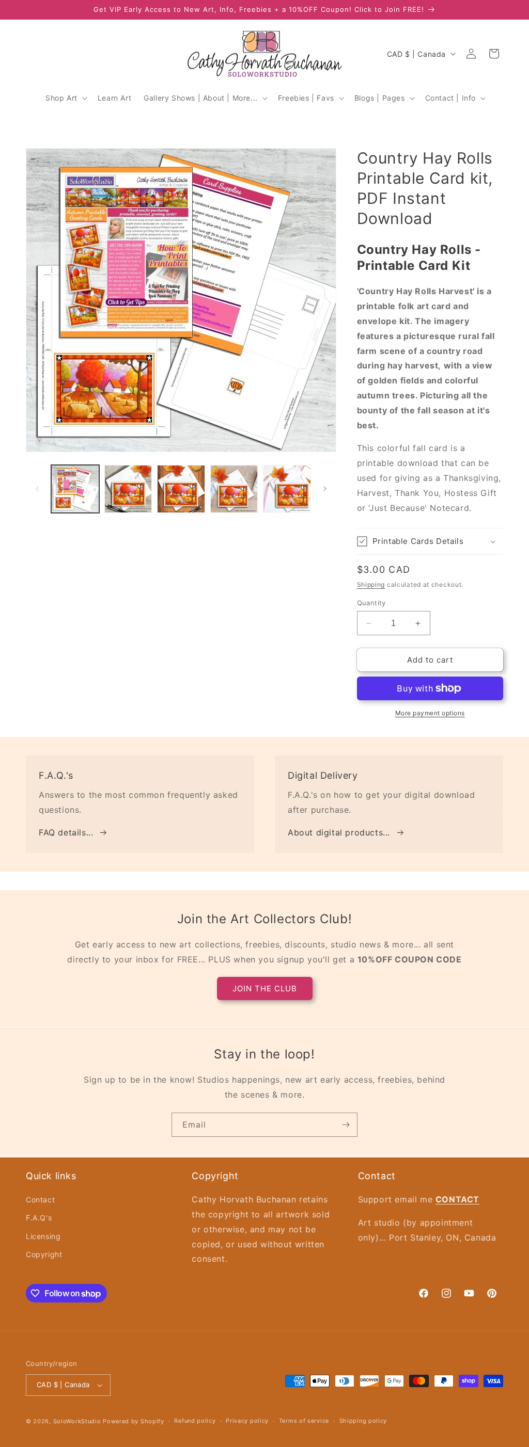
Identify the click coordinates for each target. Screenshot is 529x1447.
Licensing (43, 1236)
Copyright (44, 1254)
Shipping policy (363, 1420)
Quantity (371, 603)
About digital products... (339, 832)
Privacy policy (247, 1420)
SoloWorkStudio (78, 1421)
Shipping (371, 584)
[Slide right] (325, 488)
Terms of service (304, 1420)
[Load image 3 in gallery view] (181, 489)
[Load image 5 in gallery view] (287, 489)
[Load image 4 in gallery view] (234, 489)
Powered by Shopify (133, 1421)
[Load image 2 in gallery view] (128, 489)
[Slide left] (37, 488)
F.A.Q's (39, 1217)
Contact (40, 1199)
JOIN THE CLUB (264, 988)
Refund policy (194, 1420)
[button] (65, 98)
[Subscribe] (345, 1125)
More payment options (430, 713)
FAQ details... (66, 832)
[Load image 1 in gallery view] (75, 489)
